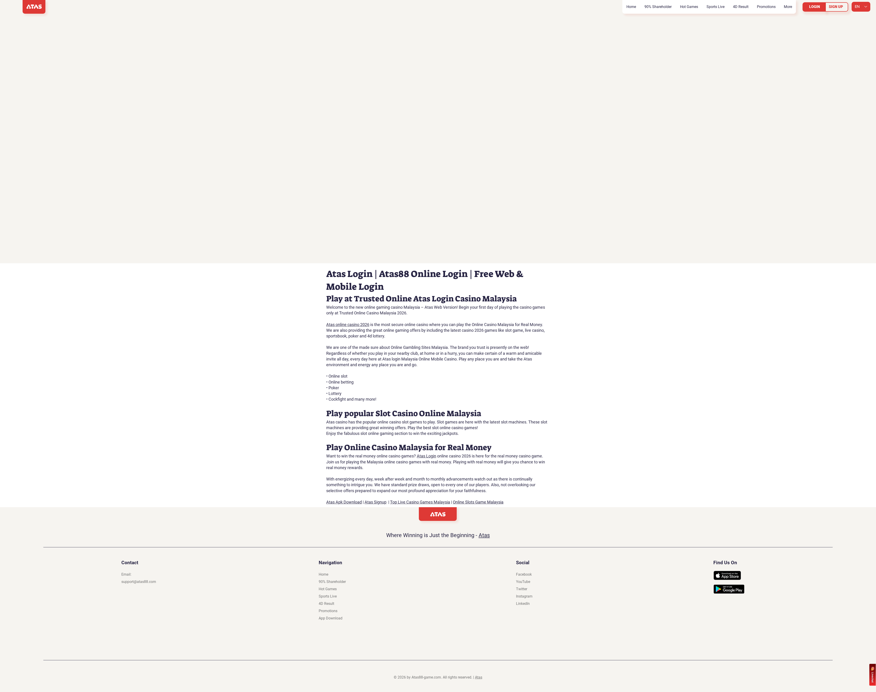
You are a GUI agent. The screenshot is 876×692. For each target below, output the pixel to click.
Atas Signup (375, 502)
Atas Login (426, 456)
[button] (689, 7)
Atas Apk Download (344, 502)
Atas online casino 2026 (347, 324)
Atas (484, 535)
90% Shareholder (332, 582)
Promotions (328, 611)
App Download (330, 618)
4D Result (326, 603)
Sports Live (328, 596)
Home (323, 574)
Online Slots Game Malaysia (478, 502)
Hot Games (328, 589)
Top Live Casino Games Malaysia (420, 502)
